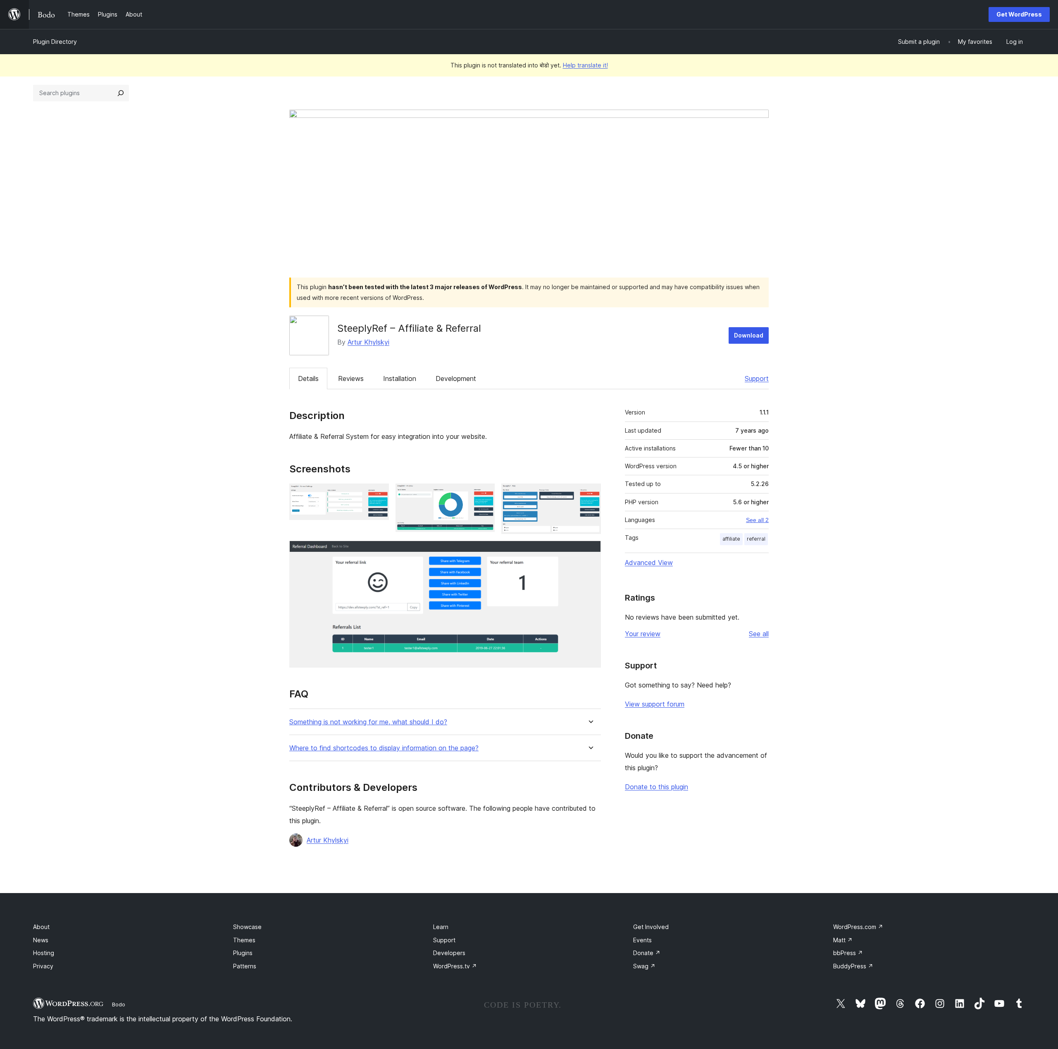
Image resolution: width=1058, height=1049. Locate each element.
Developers (449, 952)
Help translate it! (585, 65)
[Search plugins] (120, 93)
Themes (244, 940)
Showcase (247, 926)
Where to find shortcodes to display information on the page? (384, 748)
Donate (646, 952)
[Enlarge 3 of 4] (590, 495)
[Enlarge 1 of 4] (378, 495)
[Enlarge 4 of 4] (590, 552)
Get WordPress (1019, 14)
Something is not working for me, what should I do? (368, 722)
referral (756, 539)
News (40, 940)
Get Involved (651, 926)
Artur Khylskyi (368, 342)
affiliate (731, 539)
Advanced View (649, 562)
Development (456, 378)
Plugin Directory (55, 41)
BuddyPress (853, 966)
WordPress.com (858, 926)
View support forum (654, 704)
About (41, 926)
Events (642, 940)
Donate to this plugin (656, 787)
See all (759, 634)
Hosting (43, 952)
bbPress (848, 952)
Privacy (43, 966)
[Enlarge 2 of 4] (483, 495)
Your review (642, 634)
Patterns (244, 966)
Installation (399, 378)
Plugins (243, 952)
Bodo (118, 1004)
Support (757, 378)
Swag (644, 966)
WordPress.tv (455, 966)
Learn (440, 926)
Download (748, 335)
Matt (843, 940)
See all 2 (757, 520)
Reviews (351, 378)
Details (308, 378)
